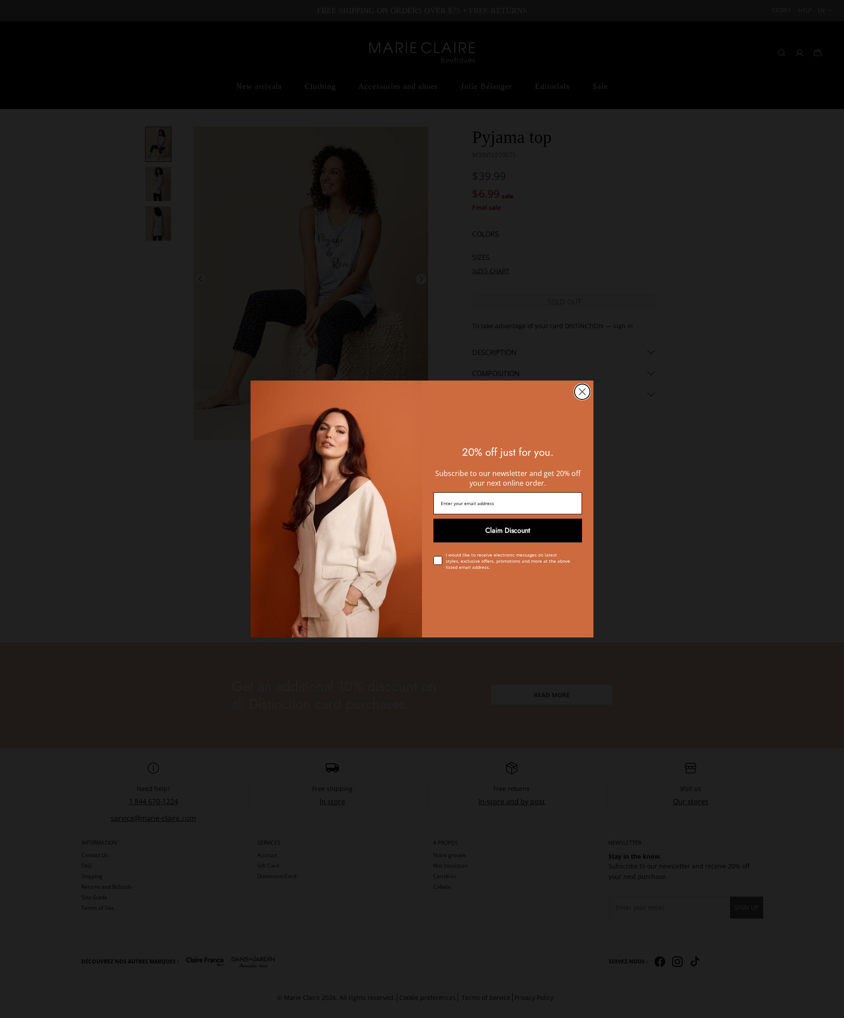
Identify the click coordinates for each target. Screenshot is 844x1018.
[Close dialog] (582, 391)
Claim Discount (507, 530)
